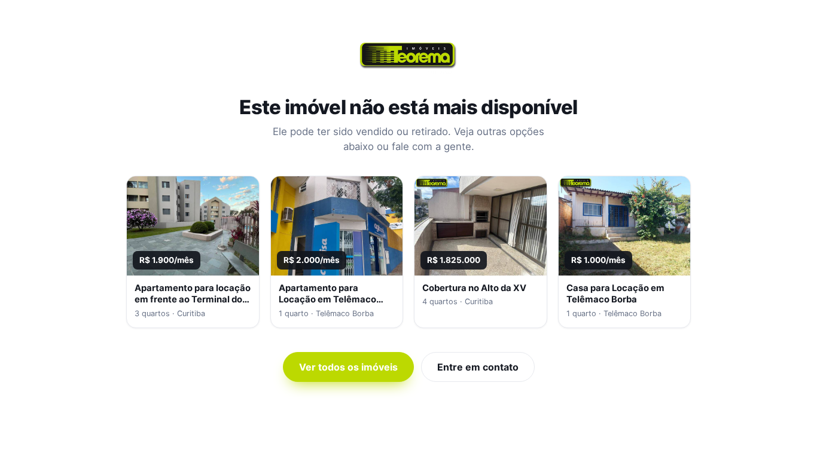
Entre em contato (478, 367)
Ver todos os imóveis (348, 367)
